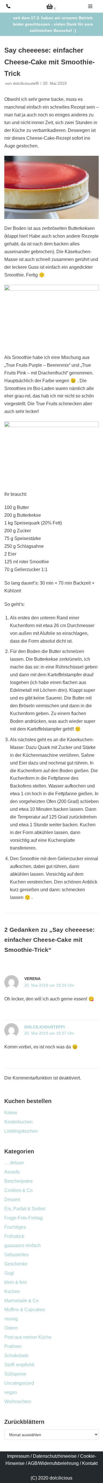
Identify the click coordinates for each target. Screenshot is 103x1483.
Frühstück (14, 1236)
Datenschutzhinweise (55, 1456)
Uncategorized (19, 1383)
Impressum (18, 1456)
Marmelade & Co (21, 1300)
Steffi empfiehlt (19, 1364)
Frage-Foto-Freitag (23, 1217)
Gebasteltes (16, 1254)
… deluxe (14, 1162)
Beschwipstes (18, 1181)
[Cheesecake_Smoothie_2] (51, 316)
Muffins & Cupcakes (24, 1309)
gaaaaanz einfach (22, 1245)
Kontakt (90, 1463)
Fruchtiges (15, 1227)
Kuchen (12, 1291)
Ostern (11, 1328)
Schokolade (16, 1355)
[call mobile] (8, 6)
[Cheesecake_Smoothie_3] (51, 453)
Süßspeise (15, 1373)
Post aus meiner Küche (28, 1337)
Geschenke (15, 1263)
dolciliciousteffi (26, 83)
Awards (12, 1171)
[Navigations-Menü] (90, 6)
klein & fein (15, 1282)
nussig (11, 1318)
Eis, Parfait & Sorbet (24, 1208)
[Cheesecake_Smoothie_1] (51, 187)
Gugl (9, 1273)
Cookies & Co (18, 1190)
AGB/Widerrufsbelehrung (53, 1463)
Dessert (12, 1199)
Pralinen (12, 1346)
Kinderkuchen (18, 1121)
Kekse (10, 1112)
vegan (10, 1392)
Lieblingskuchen (21, 1131)
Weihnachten (17, 1401)
